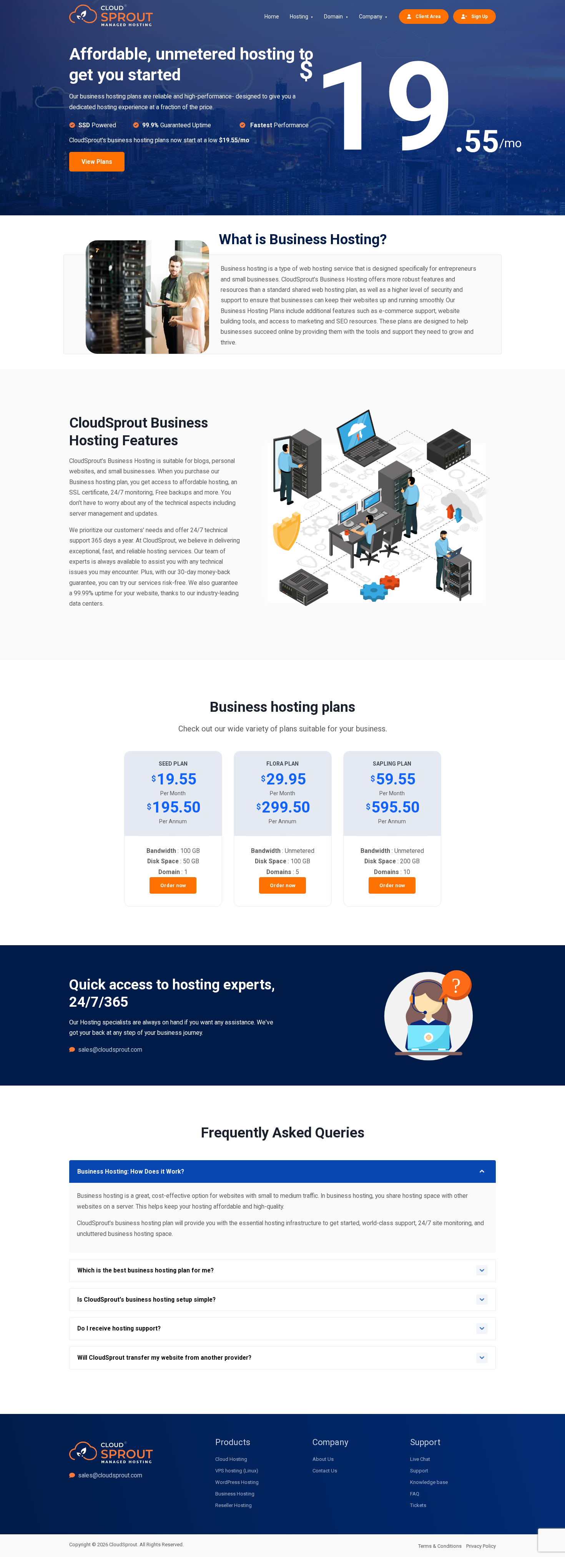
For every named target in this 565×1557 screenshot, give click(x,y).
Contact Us (324, 1471)
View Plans (96, 161)
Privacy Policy (481, 1546)
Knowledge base (429, 1482)
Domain (333, 16)
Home (271, 16)
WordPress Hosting (237, 1482)
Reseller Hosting (233, 1505)
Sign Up (479, 16)
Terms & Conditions (440, 1546)
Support (419, 1471)
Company (370, 16)
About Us (323, 1459)
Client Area (427, 16)
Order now (173, 885)
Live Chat (420, 1459)
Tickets (418, 1505)
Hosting (299, 16)
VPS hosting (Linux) (236, 1471)
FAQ (414, 1494)
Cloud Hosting (231, 1459)
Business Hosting (234, 1494)
